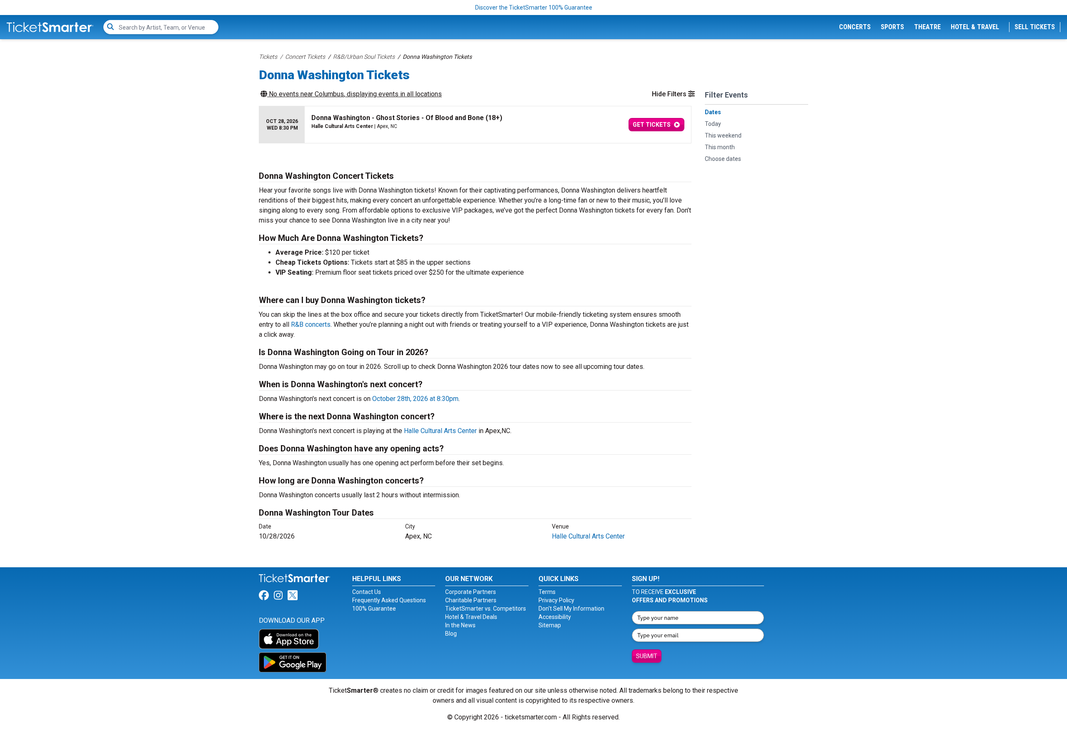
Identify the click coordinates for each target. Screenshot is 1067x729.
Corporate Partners (470, 592)
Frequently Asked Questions (389, 600)
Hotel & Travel (975, 27)
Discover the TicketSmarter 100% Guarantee (533, 7)
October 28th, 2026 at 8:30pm (415, 399)
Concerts (855, 27)
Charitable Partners (470, 600)
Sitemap (550, 625)
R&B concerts (311, 324)
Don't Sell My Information (571, 608)
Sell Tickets (1034, 27)
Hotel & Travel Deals (471, 617)
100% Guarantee (374, 608)
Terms (547, 592)
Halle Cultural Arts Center (440, 431)
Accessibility (555, 617)
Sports (892, 27)
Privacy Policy (556, 600)
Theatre (927, 27)
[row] (475, 124)
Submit (646, 656)
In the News (460, 625)
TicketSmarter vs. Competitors (485, 608)
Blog (451, 633)
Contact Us (366, 592)
